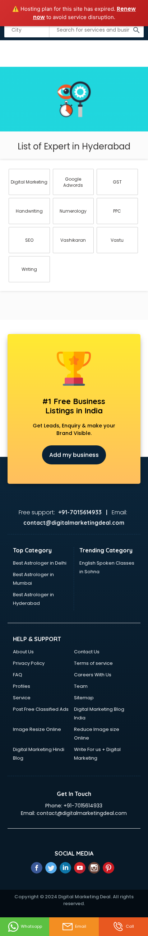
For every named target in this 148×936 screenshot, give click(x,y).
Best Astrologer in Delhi (39, 563)
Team (81, 686)
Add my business (74, 455)
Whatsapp (31, 926)
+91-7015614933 (83, 805)
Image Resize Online (37, 729)
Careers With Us (92, 674)
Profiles (21, 686)
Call (130, 926)
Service (22, 697)
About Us (23, 651)
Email (80, 926)
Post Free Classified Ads (41, 709)
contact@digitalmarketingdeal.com (82, 813)
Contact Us (87, 651)
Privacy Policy (29, 663)
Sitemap (84, 697)
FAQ (17, 674)
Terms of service (93, 663)
